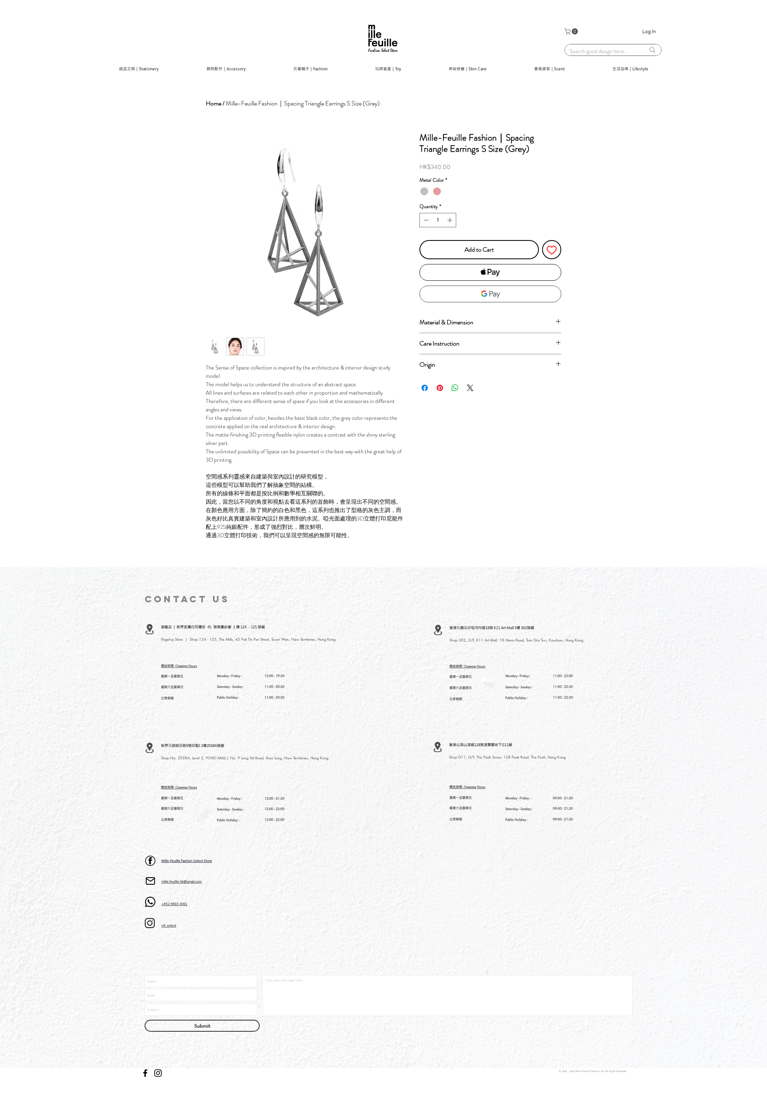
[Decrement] (425, 220)
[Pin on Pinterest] (440, 388)
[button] (571, 31)
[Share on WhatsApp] (455, 388)
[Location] (149, 629)
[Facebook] (145, 1073)
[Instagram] (158, 1073)
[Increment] (450, 220)
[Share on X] (470, 388)
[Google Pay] (490, 294)
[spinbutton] (438, 220)
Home (213, 103)
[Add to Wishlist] (551, 249)
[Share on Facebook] (424, 388)
